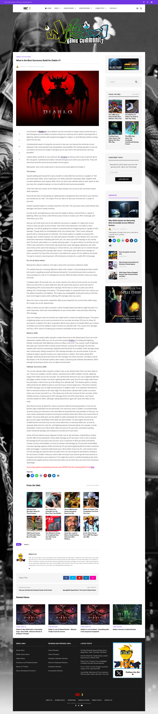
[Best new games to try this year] (113, 255)
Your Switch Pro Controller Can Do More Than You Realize (53, 511)
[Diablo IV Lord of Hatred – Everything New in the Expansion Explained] (95, 614)
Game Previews (84, 8)
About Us (49, 700)
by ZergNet (135, 94)
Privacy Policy (97, 700)
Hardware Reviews (54, 666)
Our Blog (113, 8)
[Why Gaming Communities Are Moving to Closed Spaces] (113, 265)
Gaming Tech (99, 8)
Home (49, 8)
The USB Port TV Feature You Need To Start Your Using (131, 116)
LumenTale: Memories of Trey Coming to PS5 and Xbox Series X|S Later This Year (95, 673)
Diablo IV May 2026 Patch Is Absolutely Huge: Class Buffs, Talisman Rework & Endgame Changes (29, 631)
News (56, 8)
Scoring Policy (60, 700)
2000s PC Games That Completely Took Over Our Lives (90, 511)
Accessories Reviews (55, 671)
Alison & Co (23, 66)
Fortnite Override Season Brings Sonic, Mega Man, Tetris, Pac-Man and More (94, 651)
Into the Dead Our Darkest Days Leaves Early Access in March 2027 (94, 657)
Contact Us (108, 700)
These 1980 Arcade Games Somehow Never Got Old (70, 511)
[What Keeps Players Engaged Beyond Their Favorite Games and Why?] (113, 275)
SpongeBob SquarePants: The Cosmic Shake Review (79, 590)
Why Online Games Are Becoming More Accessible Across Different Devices (122, 223)
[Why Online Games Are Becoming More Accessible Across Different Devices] (124, 209)
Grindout (64, 157)
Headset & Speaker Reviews (58, 658)
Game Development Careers (26, 671)
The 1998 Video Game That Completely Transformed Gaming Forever (132, 140)
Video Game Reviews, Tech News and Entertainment (18, 2)
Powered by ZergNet (93, 485)
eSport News (20, 658)
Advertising (72, 700)
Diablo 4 (72, 340)
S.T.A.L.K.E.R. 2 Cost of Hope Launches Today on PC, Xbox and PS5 (94, 668)
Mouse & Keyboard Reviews (57, 662)
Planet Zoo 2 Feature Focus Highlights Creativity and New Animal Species (94, 662)
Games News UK (21, 626)
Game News (20, 650)
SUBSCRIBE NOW (124, 179)
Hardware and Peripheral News (26, 662)
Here (92, 467)
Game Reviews (69, 8)
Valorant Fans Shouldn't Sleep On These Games (33, 511)
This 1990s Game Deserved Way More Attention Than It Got (115, 116)
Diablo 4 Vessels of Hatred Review (124, 629)
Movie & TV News (22, 666)
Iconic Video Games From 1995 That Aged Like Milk (90, 535)
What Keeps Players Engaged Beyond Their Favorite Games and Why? (128, 274)
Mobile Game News (22, 654)
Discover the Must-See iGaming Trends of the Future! (35, 590)
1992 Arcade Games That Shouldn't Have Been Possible (33, 535)
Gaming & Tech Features (23, 56)
